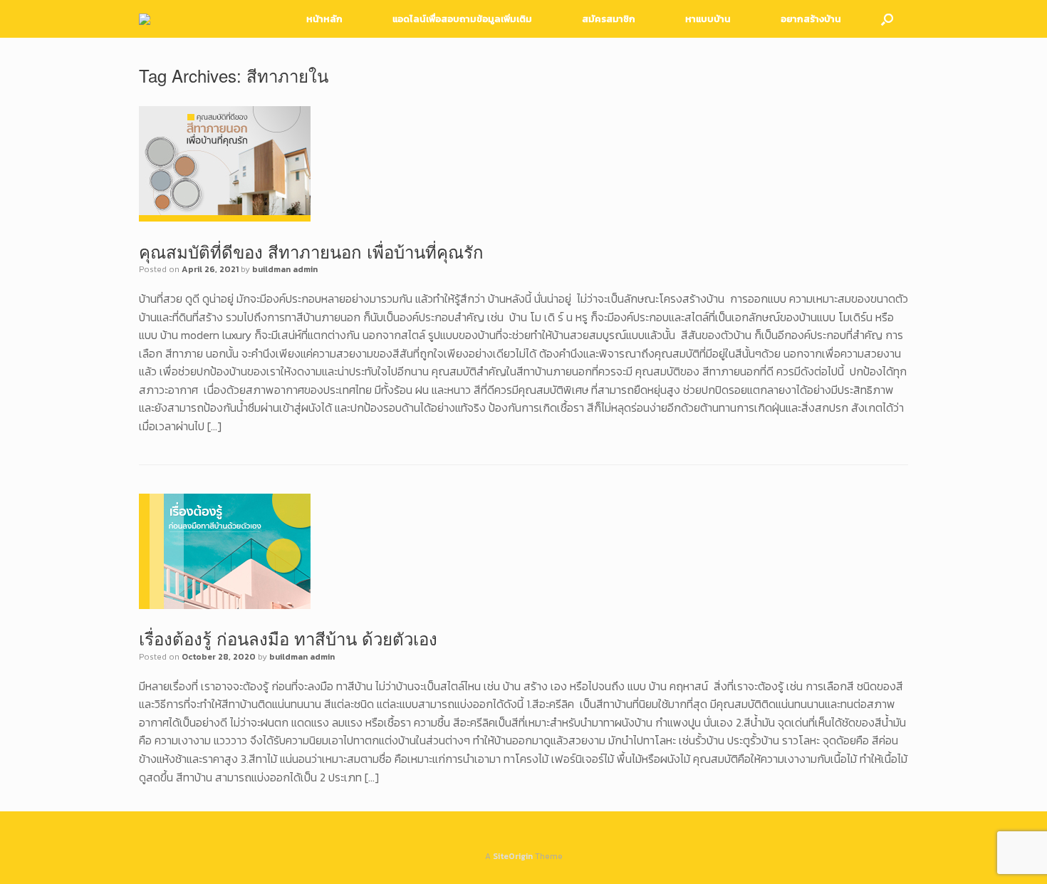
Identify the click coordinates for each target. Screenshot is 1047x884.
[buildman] (144, 19)
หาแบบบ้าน (708, 19)
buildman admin (285, 269)
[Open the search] (887, 19)
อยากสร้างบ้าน (811, 19)
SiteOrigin (513, 856)
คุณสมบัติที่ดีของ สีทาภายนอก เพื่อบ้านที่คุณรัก (311, 251)
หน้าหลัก (324, 19)
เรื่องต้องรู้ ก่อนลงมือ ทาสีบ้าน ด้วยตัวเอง (288, 637)
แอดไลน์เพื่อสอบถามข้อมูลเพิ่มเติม (462, 19)
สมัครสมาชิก (608, 19)
